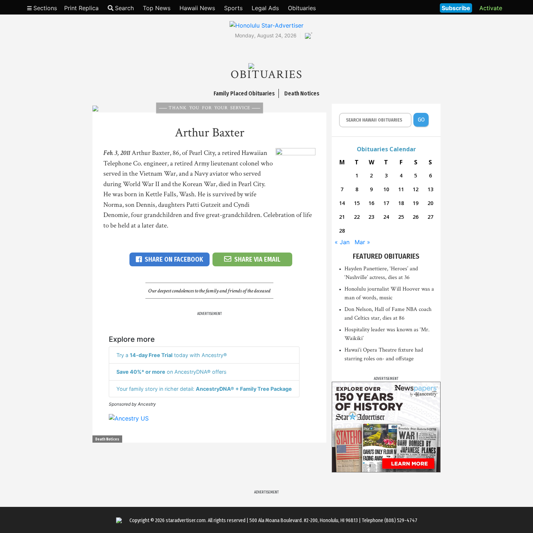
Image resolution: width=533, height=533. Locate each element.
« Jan (342, 242)
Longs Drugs (413, 7)
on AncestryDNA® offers (171, 372)
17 (386, 203)
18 (401, 203)
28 (342, 230)
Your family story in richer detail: (204, 389)
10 (386, 189)
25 (401, 216)
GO (421, 119)
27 (430, 216)
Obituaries (302, 8)
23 (371, 216)
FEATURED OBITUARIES (386, 256)
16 (371, 203)
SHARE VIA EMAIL (257, 259)
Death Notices (107, 439)
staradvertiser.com (186, 520)
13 (430, 189)
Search (124, 8)
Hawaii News (197, 8)
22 (357, 216)
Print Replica (81, 8)
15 (357, 203)
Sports (233, 8)
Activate (490, 8)
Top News (156, 8)
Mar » (362, 242)
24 (386, 216)
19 (415, 203)
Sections (44, 8)
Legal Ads (265, 8)
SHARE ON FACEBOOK (174, 259)
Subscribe (456, 8)
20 (430, 203)
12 (415, 189)
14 (342, 203)
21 (342, 216)
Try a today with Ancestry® (171, 355)
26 (415, 216)
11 (401, 189)
